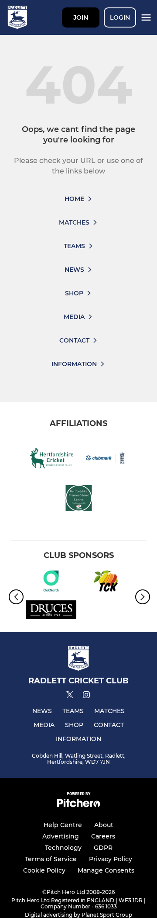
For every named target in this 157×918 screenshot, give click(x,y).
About (103, 825)
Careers (103, 836)
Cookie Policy (44, 870)
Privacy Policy (110, 859)
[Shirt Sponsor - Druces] (51, 611)
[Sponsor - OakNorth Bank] (51, 582)
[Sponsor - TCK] (106, 582)
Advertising (60, 836)
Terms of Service (51, 859)
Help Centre (63, 825)
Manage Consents (106, 870)
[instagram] (86, 696)
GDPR (103, 848)
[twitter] (69, 696)
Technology (63, 848)
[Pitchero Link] (78, 805)
